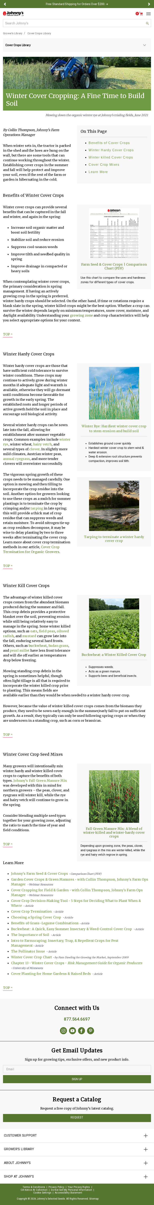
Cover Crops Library (39, 33)
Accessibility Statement (68, 1192)
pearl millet (19, 650)
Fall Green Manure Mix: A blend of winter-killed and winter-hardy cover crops (114, 832)
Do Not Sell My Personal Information (71, 1189)
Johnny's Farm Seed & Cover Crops (56, 874)
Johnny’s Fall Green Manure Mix (40, 780)
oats (33, 631)
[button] (5, 4)
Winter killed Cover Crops (111, 157)
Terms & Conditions (34, 1187)
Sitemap (93, 1198)
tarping (37, 508)
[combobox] (77, 23)
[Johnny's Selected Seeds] (13, 13)
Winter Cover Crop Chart (70, 957)
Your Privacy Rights (79, 1187)
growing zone (81, 315)
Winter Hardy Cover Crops (111, 150)
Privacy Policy (56, 1187)
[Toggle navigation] (147, 13)
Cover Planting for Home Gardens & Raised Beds (56, 974)
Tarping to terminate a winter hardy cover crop (114, 539)
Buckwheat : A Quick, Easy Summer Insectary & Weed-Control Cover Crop (77, 929)
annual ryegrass (16, 459)
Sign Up (77, 1079)
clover (34, 449)
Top (7, 334)
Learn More (98, 172)
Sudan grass (58, 646)
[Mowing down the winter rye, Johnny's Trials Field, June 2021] (77, 72)
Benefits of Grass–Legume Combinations (50, 923)
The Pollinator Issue (34, 951)
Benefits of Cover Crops (109, 143)
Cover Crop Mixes (104, 164)
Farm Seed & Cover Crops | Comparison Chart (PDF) (114, 266)
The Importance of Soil (36, 935)
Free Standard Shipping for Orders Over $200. (75, 4)
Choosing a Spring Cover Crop (42, 917)
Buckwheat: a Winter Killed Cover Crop (114, 655)
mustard (29, 636)
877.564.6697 (77, 1019)
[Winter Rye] (114, 394)
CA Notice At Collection (34, 1189)
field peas (47, 631)
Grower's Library (12, 33)
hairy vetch (42, 444)
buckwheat (38, 646)
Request (77, 1117)
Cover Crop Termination (37, 911)
